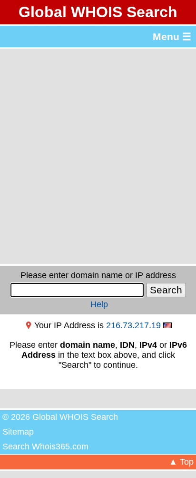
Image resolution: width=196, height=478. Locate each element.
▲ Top (181, 462)
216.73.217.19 (133, 325)
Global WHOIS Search (98, 12)
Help (99, 304)
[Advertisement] (98, 156)
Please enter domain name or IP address (98, 275)
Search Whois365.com (45, 446)
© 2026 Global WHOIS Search (60, 417)
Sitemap (18, 431)
